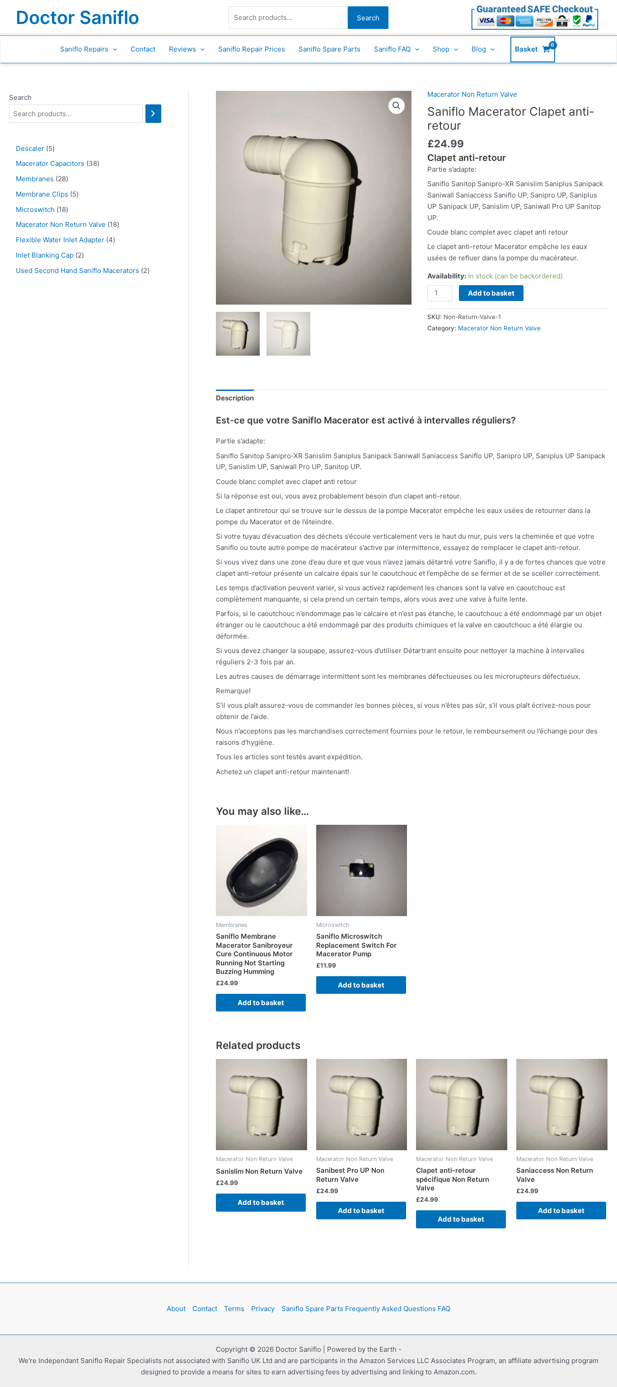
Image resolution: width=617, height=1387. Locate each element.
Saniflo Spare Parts (329, 49)
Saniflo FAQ (392, 49)
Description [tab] (235, 398)
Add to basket (491, 293)
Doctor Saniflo (77, 17)
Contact (143, 49)
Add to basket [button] (261, 1002)
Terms (234, 1308)
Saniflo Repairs (84, 49)
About (176, 1308)
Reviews (182, 49)
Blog (479, 49)
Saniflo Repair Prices (251, 49)
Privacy (263, 1308)
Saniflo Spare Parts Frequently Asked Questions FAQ (365, 1308)
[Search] (153, 113)
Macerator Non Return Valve (472, 94)
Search (368, 18)
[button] (112, 49)
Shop (441, 49)
